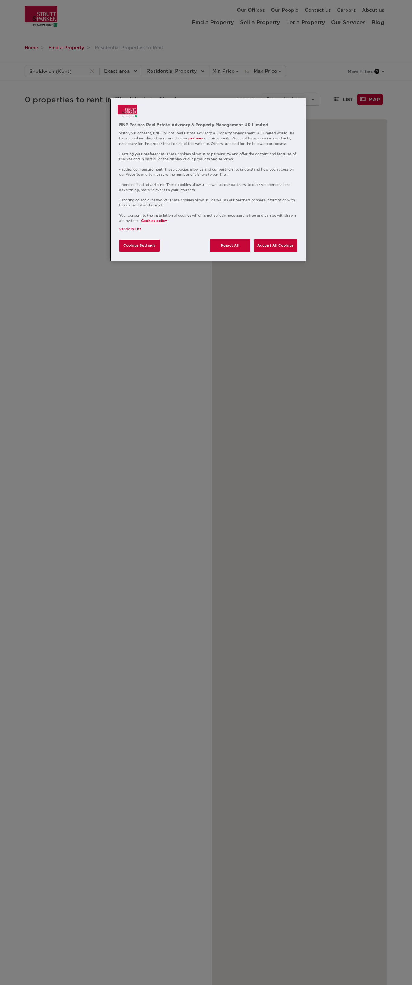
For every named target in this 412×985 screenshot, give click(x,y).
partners (195, 138)
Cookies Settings (139, 245)
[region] (208, 179)
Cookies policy (154, 221)
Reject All (230, 245)
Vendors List (130, 229)
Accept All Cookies (275, 245)
